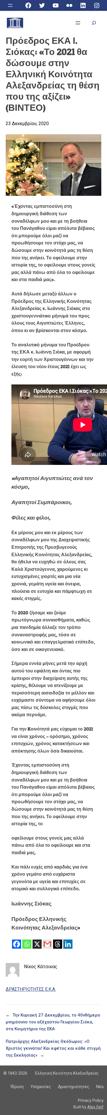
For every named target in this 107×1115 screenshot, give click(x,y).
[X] (37, 944)
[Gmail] (47, 944)
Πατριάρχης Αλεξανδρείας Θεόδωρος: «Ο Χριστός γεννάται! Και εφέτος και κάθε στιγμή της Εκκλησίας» (53, 1048)
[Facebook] (16, 944)
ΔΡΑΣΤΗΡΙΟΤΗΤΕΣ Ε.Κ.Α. (31, 989)
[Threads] (57, 944)
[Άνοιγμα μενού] (10, 5)
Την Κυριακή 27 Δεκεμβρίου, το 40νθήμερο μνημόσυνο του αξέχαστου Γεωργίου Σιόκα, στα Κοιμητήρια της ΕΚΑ (53, 1022)
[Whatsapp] (26, 944)
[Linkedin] (67, 944)
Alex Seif (95, 1107)
